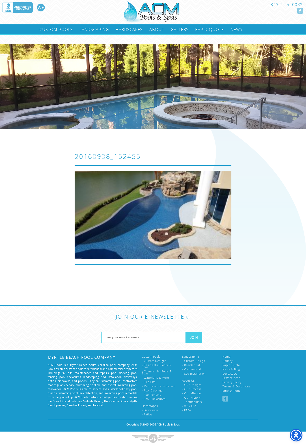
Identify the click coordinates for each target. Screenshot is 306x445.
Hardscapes (129, 29)
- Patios (147, 414)
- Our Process (191, 389)
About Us (188, 380)
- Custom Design (193, 361)
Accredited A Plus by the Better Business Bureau (23, 7)
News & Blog (231, 369)
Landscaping (94, 29)
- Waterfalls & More (155, 378)
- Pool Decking (152, 390)
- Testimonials (192, 402)
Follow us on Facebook (300, 11)
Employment (231, 391)
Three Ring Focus (153, 438)
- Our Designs (192, 385)
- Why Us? (189, 406)
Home (226, 357)
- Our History (191, 398)
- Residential (191, 365)
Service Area (231, 378)
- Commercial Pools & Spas (157, 372)
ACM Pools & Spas (168, 424)
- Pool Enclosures (154, 399)
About (156, 29)
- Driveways (150, 410)
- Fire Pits (148, 382)
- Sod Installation (194, 374)
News (236, 29)
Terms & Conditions (236, 386)
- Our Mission (191, 393)
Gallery (179, 29)
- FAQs (186, 410)
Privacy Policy (231, 382)
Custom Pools (56, 29)
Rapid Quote (209, 29)
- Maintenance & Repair (158, 386)
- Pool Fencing (151, 395)
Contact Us (229, 374)
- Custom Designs (154, 361)
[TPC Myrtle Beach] (151, 12)
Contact (48, 39)
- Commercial (191, 369)
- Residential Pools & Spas (156, 366)
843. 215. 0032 (287, 4)
